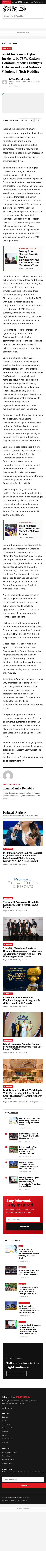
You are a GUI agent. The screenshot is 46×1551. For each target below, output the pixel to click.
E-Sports (5, 1421)
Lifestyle (22, 1267)
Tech (20, 1246)
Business (13, 43)
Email (37, 120)
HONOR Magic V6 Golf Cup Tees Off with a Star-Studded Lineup (29, 1136)
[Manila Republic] (14, 9)
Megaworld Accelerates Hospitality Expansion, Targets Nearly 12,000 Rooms (21, 904)
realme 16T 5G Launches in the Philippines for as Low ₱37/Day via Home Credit (28, 2)
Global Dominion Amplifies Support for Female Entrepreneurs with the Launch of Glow (22, 1046)
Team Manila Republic (20, 79)
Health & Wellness (8, 1439)
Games (4, 1435)
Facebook (24, 120)
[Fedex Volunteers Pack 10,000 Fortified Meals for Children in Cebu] (11, 530)
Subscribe (24, 1227)
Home (4, 43)
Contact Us (6, 1456)
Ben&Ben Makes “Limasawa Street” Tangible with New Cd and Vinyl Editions (28, 1165)
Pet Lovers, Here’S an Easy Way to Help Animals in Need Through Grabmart (28, 1150)
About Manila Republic (10, 1452)
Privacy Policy (7, 1463)
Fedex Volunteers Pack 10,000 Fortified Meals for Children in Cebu (29, 530)
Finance (5, 1432)
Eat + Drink (6, 1424)
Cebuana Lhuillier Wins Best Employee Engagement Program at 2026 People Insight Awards (21, 1000)
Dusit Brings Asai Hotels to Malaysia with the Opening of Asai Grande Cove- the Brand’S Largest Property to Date (22, 1094)
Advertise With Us (16, 1373)
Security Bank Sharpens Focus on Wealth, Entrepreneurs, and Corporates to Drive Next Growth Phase (29, 258)
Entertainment (24, 1303)
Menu (4, 24)
